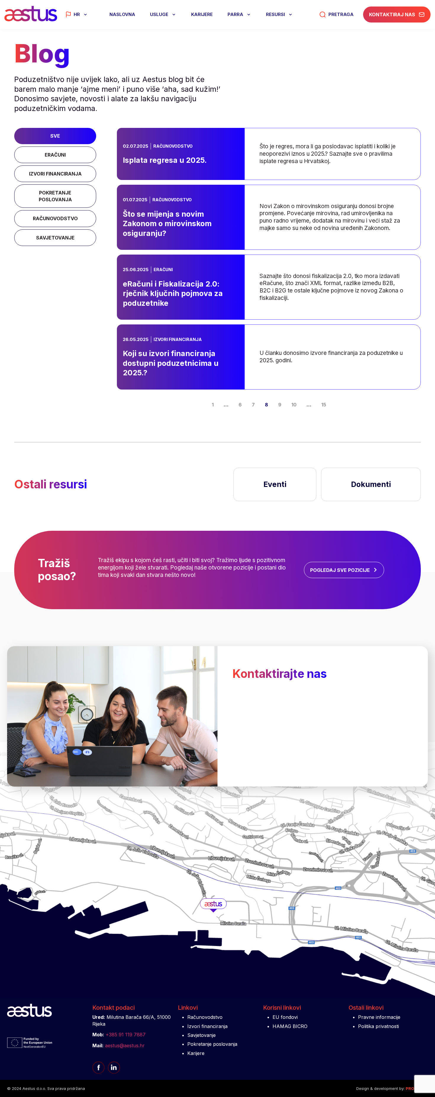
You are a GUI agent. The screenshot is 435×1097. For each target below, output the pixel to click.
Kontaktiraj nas (392, 14)
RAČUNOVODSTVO (55, 218)
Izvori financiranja (207, 1026)
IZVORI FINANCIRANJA (55, 174)
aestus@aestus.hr (125, 1045)
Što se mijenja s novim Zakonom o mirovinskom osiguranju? (253, 197)
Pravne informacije (379, 1017)
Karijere (202, 14)
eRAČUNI (55, 155)
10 (294, 405)
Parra (235, 14)
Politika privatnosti (378, 1026)
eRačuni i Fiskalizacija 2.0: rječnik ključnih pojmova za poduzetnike (262, 267)
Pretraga (341, 14)
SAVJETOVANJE (55, 238)
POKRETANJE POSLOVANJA (55, 196)
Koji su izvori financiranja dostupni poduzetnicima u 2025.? (265, 336)
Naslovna (122, 14)
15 (323, 405)
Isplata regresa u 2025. (183, 134)
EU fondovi (285, 1017)
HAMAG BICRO (290, 1026)
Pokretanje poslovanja (212, 1044)
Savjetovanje (201, 1035)
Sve (55, 136)
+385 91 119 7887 (126, 1035)
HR (77, 14)
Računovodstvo (205, 1017)
